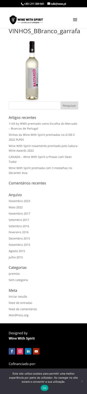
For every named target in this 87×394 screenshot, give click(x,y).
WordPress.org (19, 315)
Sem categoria (18, 280)
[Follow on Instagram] (20, 351)
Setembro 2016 (19, 226)
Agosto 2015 (17, 251)
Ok (44, 388)
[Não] (82, 381)
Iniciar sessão (18, 296)
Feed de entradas (20, 303)
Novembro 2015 (19, 245)
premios (14, 274)
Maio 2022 (16, 207)
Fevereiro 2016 (19, 232)
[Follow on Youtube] (36, 351)
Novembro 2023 (19, 201)
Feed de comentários (23, 309)
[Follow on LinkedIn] (28, 351)
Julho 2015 (16, 257)
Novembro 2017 (19, 213)
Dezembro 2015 (19, 238)
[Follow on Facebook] (12, 351)
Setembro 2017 (19, 220)
